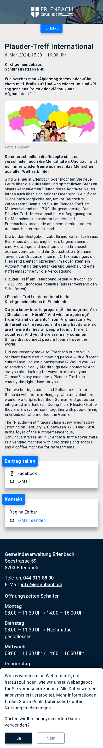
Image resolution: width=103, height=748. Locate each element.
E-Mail (23, 481)
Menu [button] (54, 28)
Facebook (27, 473)
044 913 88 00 (38, 578)
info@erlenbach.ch (41, 584)
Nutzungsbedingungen (28, 707)
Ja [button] (18, 738)
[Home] (51, 12)
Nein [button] (50, 738)
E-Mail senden (31, 520)
